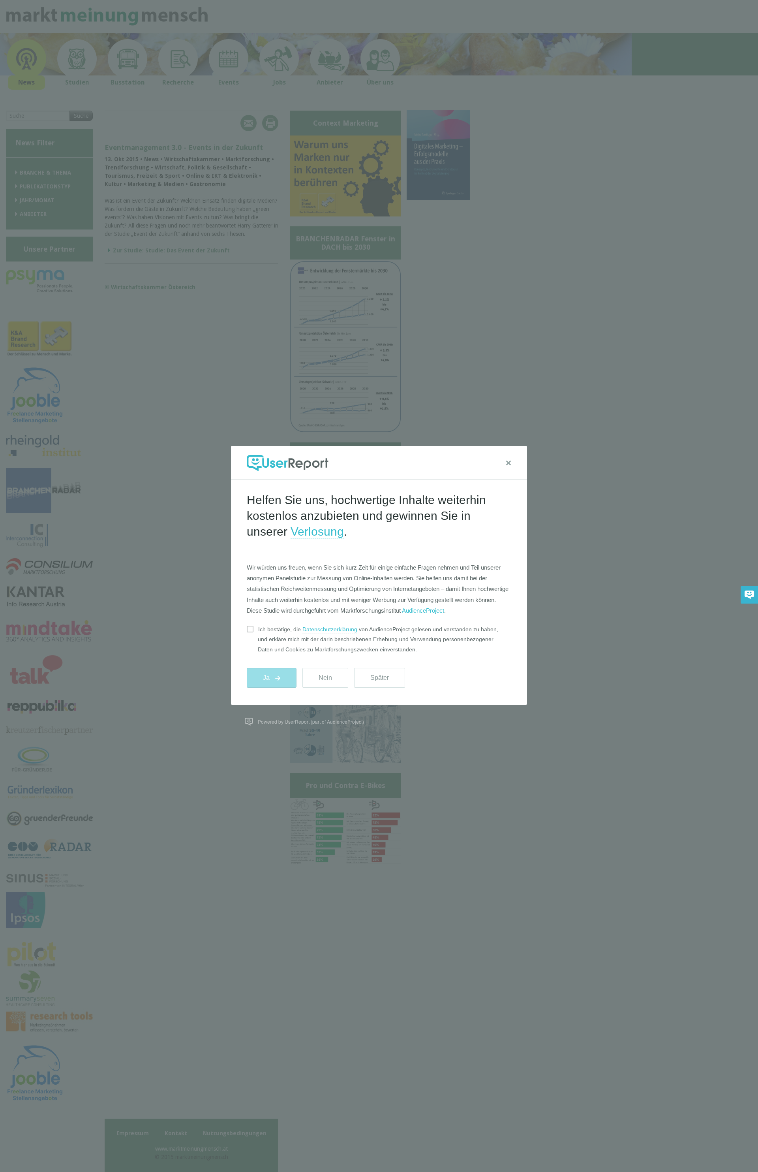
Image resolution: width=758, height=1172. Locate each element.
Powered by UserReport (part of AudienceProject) (311, 721)
